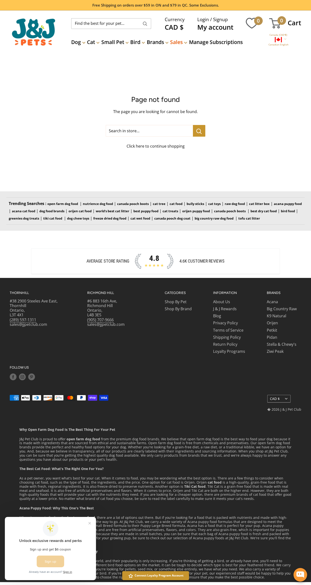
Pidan (272, 337)
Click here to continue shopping (156, 146)
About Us (221, 301)
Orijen (272, 323)
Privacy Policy (225, 323)
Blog (217, 316)
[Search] (145, 23)
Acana (272, 301)
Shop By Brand (178, 308)
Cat (91, 42)
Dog (76, 42)
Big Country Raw (282, 308)
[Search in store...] (199, 131)
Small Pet (112, 42)
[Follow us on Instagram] (22, 376)
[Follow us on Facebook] (13, 376)
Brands (155, 42)
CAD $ (275, 398)
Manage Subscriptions (216, 42)
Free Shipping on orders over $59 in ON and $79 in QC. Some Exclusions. (155, 5)
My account (215, 27)
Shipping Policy (227, 337)
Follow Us (19, 367)
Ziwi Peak (275, 351)
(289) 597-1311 (23, 319)
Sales (176, 42)
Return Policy (225, 344)
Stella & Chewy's (281, 344)
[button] (278, 35)
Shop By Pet (176, 301)
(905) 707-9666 (100, 319)
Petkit (272, 330)
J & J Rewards (225, 308)
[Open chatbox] (300, 575)
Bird (135, 42)
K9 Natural (276, 316)
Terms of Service (228, 330)
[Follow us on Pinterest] (31, 376)
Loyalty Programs (229, 351)
